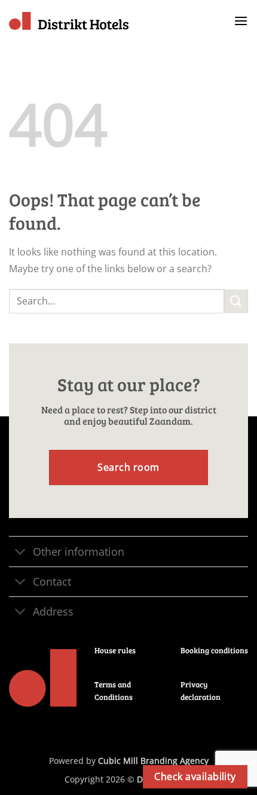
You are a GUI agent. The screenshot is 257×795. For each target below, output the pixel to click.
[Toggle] (20, 553)
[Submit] (236, 301)
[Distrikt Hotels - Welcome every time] (68, 21)
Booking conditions (214, 650)
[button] (241, 20)
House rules (115, 650)
